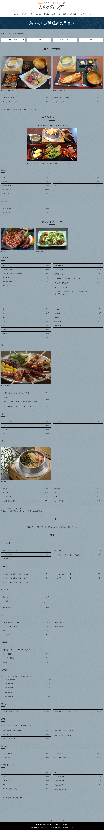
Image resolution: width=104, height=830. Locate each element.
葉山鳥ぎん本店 (27, 14)
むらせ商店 (62, 14)
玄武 (53, 14)
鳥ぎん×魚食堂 (13, 40)
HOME (16, 14)
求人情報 (73, 14)
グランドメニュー (65, 40)
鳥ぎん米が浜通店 (42, 14)
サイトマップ (60, 820)
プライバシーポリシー (47, 820)
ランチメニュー (39, 40)
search (91, 14)
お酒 (90, 40)
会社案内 (83, 14)
